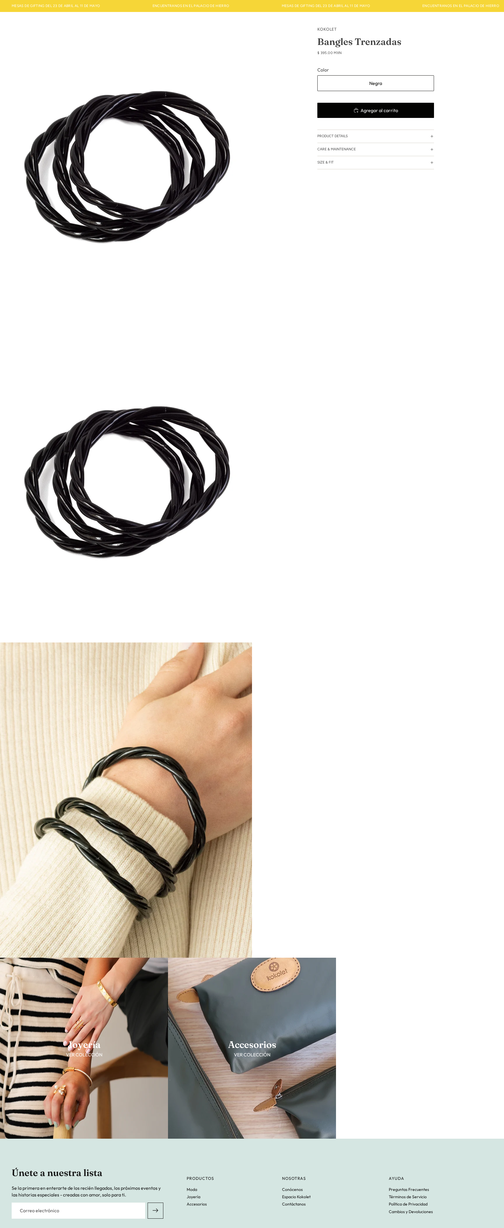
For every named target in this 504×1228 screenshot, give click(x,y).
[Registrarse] (155, 1210)
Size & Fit (325, 162)
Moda (192, 1189)
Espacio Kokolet (296, 1196)
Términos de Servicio (408, 1196)
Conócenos (292, 1189)
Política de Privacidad (408, 1204)
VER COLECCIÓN (84, 1055)
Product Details (332, 136)
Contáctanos (294, 1204)
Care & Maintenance (336, 149)
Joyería (193, 1196)
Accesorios (197, 1204)
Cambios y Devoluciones (411, 1211)
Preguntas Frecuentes (409, 1189)
